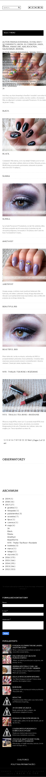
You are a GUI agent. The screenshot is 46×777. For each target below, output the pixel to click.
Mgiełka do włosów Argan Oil (26, 718)
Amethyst (7, 241)
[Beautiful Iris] (24, 330)
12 (26, 440)
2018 (7, 501)
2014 (7, 563)
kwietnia (11, 545)
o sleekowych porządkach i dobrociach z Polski (25, 730)
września (11, 516)
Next (30, 440)
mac (19, 78)
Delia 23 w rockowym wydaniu (26, 677)
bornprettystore (35, 70)
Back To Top (28, 773)
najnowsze (8, 57)
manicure (29, 54)
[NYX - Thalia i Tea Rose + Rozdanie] (24, 395)
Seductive (17, 697)
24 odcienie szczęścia (22, 708)
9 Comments (9, 62)
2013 (7, 566)
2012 (7, 569)
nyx (4, 86)
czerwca (11, 522)
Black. (5, 111)
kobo (20, 62)
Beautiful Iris (9, 306)
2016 (7, 557)
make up (28, 62)
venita (31, 72)
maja (9, 525)
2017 (7, 504)
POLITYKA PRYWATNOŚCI (23, 764)
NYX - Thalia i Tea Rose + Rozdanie (20, 371)
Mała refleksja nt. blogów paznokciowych (24, 657)
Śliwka (6, 176)
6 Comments (9, 84)
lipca (9, 519)
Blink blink (17, 687)
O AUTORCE (23, 759)
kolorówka (24, 84)
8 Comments (9, 54)
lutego (10, 551)
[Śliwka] (24, 199)
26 (3, 45)
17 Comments (9, 70)
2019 (7, 498)
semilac (20, 57)
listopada (11, 510)
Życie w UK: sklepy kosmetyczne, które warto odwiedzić (26, 740)
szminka (12, 86)
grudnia (10, 507)
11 (23, 440)
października (13, 513)
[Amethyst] (24, 265)
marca (10, 548)
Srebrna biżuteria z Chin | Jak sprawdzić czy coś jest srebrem (26, 667)
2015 (7, 560)
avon (21, 70)
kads (20, 54)
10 (20, 440)
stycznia (11, 554)
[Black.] (24, 134)
